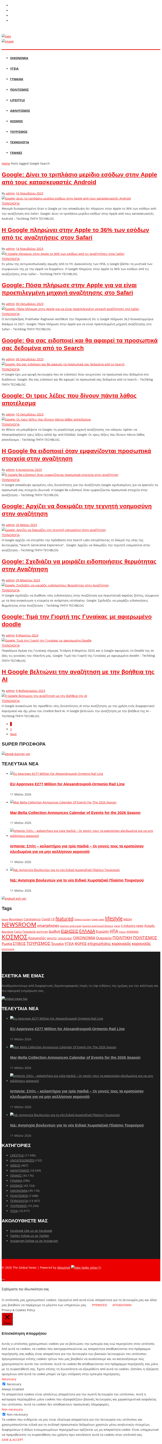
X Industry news (132, 926)
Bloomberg (16, 919)
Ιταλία (122, 931)
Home (6, 163)
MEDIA (127, 919)
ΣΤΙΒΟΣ (19, 943)
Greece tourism (82, 919)
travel (117, 925)
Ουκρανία (104, 938)
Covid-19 (48, 919)
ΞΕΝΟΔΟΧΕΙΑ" (65, 938)
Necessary (14, 1384)
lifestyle (114, 918)
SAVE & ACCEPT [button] (12, 1440)
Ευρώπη (102, 931)
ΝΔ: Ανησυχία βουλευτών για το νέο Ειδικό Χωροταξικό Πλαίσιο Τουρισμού (77, 880)
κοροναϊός (121, 943)
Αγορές (149, 925)
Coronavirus (32, 919)
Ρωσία (7, 943)
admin (10, 193)
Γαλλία (18, 931)
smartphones (48, 925)
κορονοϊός (141, 943)
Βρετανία (7, 932)
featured (64, 919)
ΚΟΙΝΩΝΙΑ (133, 931)
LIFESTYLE (17, 100)
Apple (5, 919)
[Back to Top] (3, 1279)
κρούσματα (8, 949)
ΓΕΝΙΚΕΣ (16, 153)
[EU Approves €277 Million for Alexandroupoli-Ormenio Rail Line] (56, 774)
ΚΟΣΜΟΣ (16, 121)
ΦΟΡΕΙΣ (81, 943)
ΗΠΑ (114, 931)
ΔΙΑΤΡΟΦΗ (42, 931)
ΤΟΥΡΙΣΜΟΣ (18, 132)
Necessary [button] (9, 1379)
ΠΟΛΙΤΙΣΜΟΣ (19, 90)
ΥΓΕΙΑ (14, 69)
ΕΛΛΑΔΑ (87, 931)
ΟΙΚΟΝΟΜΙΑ (19, 58)
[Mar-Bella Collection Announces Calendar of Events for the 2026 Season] (63, 802)
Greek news (98, 919)
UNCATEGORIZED (22, 1160)
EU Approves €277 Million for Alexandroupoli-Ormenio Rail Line (67, 784)
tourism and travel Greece (97, 925)
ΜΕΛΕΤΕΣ (52, 938)
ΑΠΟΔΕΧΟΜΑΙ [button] (122, 1305)
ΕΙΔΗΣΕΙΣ (69, 931)
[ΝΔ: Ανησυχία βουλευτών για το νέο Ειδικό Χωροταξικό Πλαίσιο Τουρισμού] (65, 870)
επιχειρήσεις (99, 943)
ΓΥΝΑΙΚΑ (16, 79)
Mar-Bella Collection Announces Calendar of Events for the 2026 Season (75, 813)
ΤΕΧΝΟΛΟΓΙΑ (19, 142)
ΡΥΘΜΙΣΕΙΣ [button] (99, 1305)
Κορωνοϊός (37, 938)
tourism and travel (70, 926)
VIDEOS (15, 1165)
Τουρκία (57, 943)
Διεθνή (54, 931)
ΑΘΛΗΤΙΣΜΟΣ (20, 111)
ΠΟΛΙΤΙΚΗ (122, 937)
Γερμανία (29, 932)
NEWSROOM (19, 924)
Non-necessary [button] (12, 1409)
